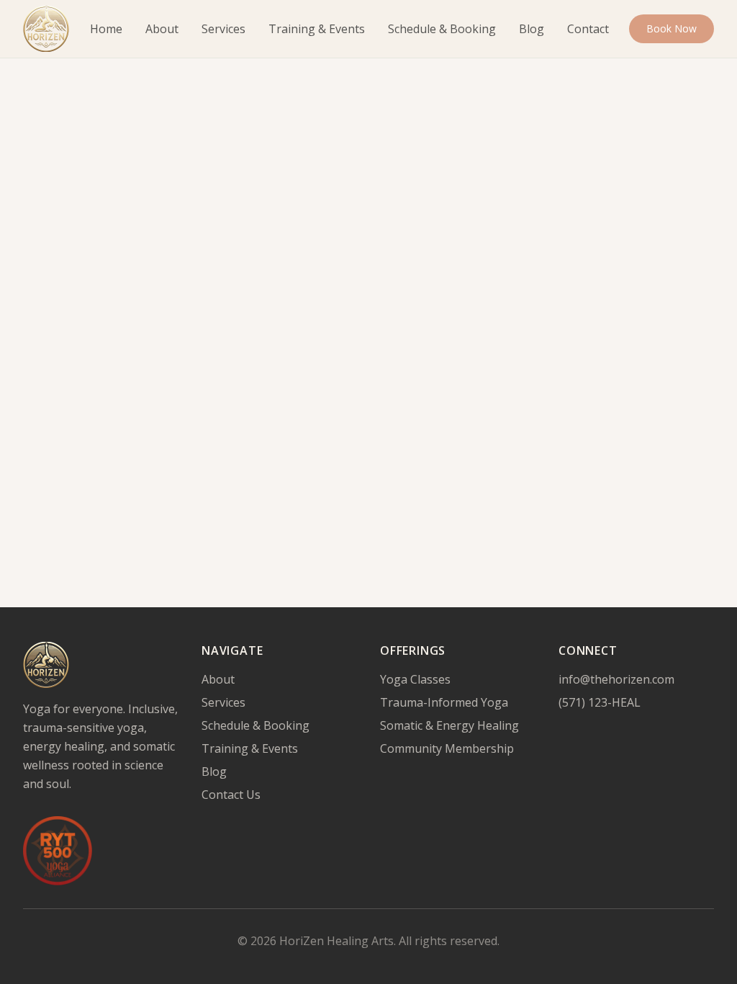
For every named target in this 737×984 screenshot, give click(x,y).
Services (223, 29)
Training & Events (316, 29)
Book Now (671, 28)
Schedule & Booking (442, 29)
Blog (531, 29)
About (161, 29)
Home (106, 29)
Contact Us (231, 794)
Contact (588, 29)
